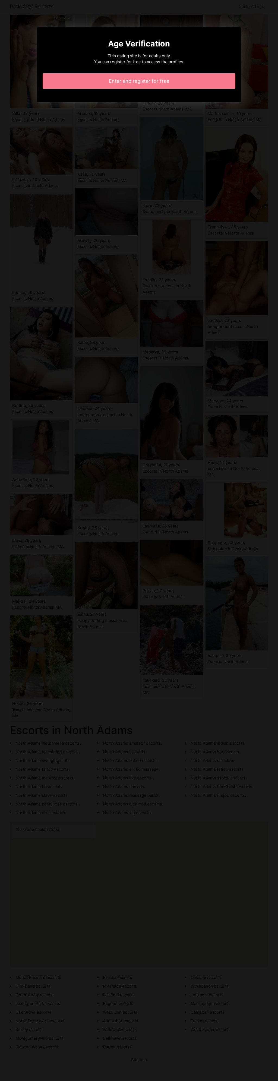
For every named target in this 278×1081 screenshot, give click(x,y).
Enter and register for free (139, 81)
